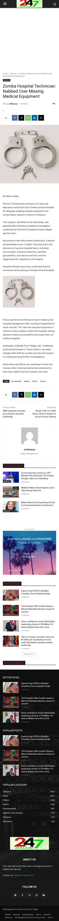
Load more (28, 654)
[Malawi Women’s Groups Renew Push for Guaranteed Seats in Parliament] (11, 506)
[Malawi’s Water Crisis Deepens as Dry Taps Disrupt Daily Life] (11, 491)
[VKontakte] (43, 895)
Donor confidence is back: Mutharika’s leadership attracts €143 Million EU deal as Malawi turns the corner (38, 624)
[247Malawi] (5, 103)
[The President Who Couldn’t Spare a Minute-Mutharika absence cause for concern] (11, 610)
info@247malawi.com (24, 875)
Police (34, 381)
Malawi (27, 381)
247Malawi (13, 104)
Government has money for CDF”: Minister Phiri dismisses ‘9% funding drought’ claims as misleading (37, 476)
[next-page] (9, 517)
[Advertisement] (29, 38)
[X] (21, 118)
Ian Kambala (16, 381)
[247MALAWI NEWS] (29, 843)
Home (5, 73)
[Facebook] (15, 118)
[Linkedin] (34, 118)
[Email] (41, 118)
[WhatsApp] (28, 118)
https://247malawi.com (29, 454)
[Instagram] (36, 895)
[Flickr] (29, 895)
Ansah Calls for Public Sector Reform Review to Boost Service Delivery (44, 413)
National (13, 73)
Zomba (43, 381)
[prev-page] (4, 517)
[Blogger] (15, 895)
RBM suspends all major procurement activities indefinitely (14, 413)
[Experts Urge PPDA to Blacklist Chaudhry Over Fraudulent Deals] (11, 595)
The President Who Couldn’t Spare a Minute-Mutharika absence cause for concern (38, 609)
